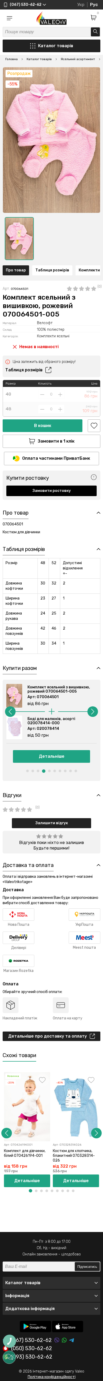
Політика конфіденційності (52, 1377)
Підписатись (87, 1267)
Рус (94, 4)
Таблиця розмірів (52, 270)
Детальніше (51, 756)
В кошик (42, 425)
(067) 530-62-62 (31, 1340)
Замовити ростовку (51, 490)
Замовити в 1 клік (56, 441)
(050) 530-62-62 (31, 1348)
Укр (81, 4)
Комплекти (89, 270)
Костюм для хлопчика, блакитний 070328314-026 (74, 1156)
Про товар (16, 270)
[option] (19, 238)
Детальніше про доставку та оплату (47, 1036)
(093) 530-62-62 (31, 1357)
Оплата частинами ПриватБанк (56, 458)
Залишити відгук (51, 823)
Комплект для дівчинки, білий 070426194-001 (24, 1153)
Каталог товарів (55, 45)
